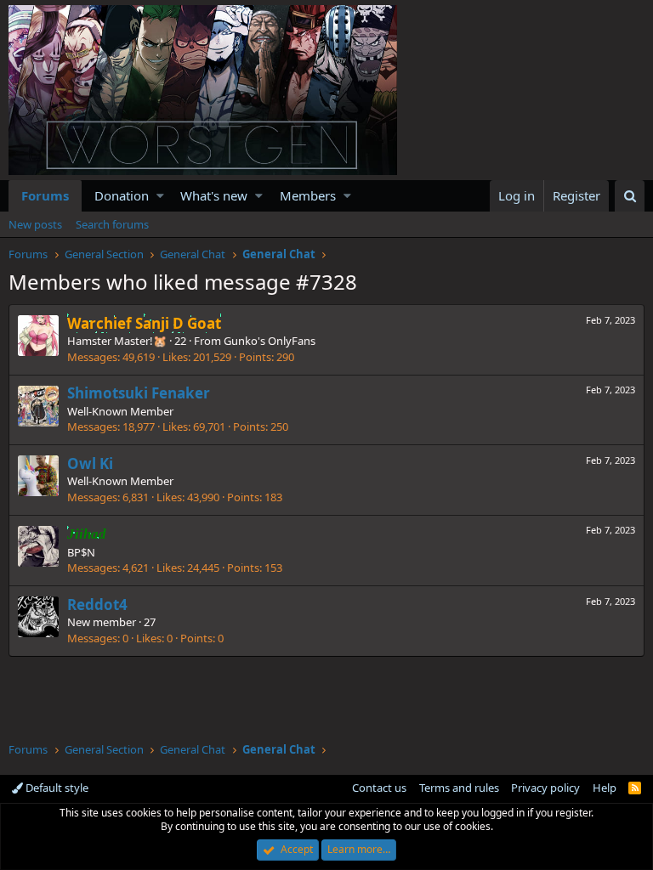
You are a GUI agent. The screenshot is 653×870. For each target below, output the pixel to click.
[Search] (629, 196)
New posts (35, 224)
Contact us (379, 787)
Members (308, 195)
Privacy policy (545, 787)
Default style (55, 787)
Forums (45, 195)
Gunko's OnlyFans (269, 340)
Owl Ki (90, 463)
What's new (213, 195)
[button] (160, 196)
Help (604, 787)
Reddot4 (97, 604)
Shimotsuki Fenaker (138, 393)
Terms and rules (459, 787)
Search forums (112, 224)
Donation (121, 195)
